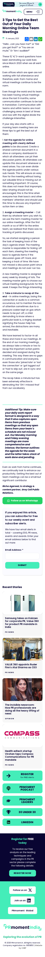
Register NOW (22, 873)
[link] (22, 4)
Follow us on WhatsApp (24, 500)
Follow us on (20, 890)
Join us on (20, 900)
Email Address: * (14, 549)
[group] (22, 4)
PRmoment (22, 910)
